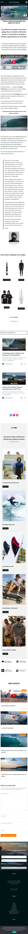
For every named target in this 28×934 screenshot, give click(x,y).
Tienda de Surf (14, 441)
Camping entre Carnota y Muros (10, 142)
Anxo (8, 45)
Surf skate (14, 906)
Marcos (13, 43)
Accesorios (14, 907)
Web (2, 830)
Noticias (14, 904)
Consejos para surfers (14, 913)
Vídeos (14, 903)
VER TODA (5, 653)
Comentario (5, 793)
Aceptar (14, 932)
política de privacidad (18, 863)
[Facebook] (11, 415)
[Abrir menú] (26, 2)
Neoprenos (21, 279)
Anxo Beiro (14, 245)
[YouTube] (17, 415)
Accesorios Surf (7, 279)
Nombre (3, 816)
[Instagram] (14, 415)
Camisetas (7, 307)
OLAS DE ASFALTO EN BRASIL (8, 705)
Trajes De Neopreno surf (14, 911)
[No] (26, 930)
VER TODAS (5, 486)
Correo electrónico (6, 823)
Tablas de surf (21, 308)
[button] (22, 456)
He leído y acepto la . (13, 863)
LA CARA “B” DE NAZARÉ (7, 728)
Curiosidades (14, 908)
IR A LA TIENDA (14, 317)
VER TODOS (5, 528)
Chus (11, 87)
